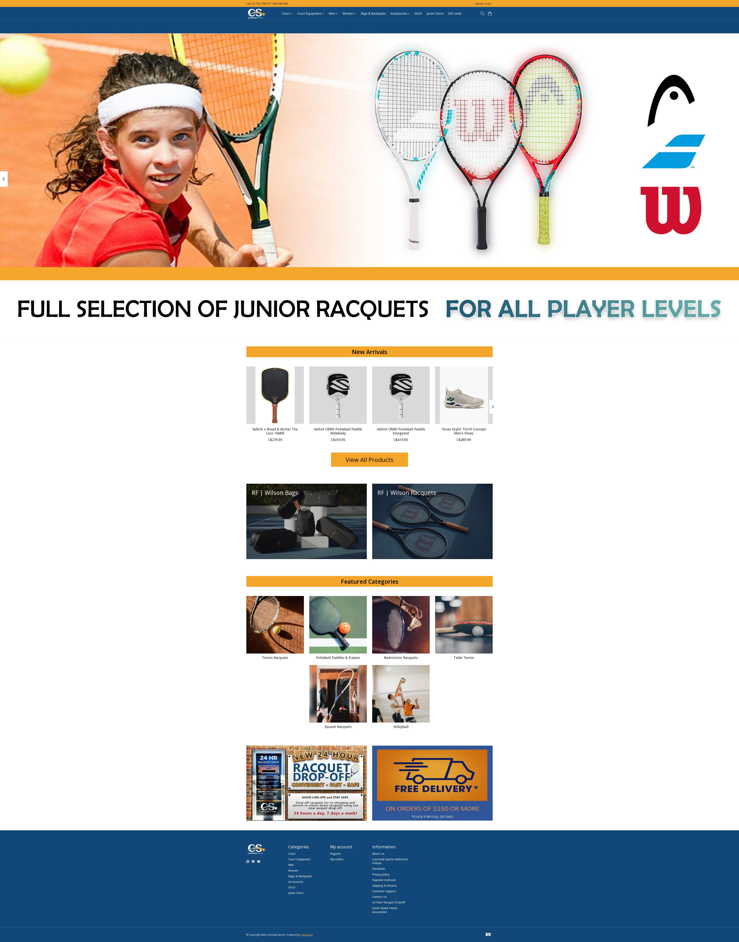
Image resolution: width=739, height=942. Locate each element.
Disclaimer (378, 868)
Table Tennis (464, 657)
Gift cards (454, 14)
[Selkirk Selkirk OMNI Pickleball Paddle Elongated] (401, 395)
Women (293, 870)
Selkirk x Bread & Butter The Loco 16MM (275, 431)
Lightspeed (307, 934)
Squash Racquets (338, 726)
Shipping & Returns (384, 885)
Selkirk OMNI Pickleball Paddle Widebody (338, 431)
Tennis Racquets (275, 657)
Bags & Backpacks (373, 14)
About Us (378, 853)
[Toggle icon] (482, 13)
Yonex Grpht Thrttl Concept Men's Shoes (464, 431)
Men (291, 865)
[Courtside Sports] (256, 13)
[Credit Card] (488, 935)
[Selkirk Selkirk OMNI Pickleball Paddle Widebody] (338, 395)
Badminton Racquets (401, 657)
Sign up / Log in (483, 3)
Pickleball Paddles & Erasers (338, 657)
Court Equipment (299, 859)
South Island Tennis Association (384, 910)
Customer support (384, 891)
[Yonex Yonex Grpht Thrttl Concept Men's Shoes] (464, 395)
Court (292, 853)
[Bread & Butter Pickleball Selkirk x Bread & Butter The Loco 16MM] (275, 395)
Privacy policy (380, 874)
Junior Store (435, 14)
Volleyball (401, 726)
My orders (337, 859)
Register (335, 853)
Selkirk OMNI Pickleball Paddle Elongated (401, 431)
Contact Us (379, 897)
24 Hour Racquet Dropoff (388, 902)
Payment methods (384, 880)
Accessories (295, 882)
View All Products (369, 460)
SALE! (418, 14)
